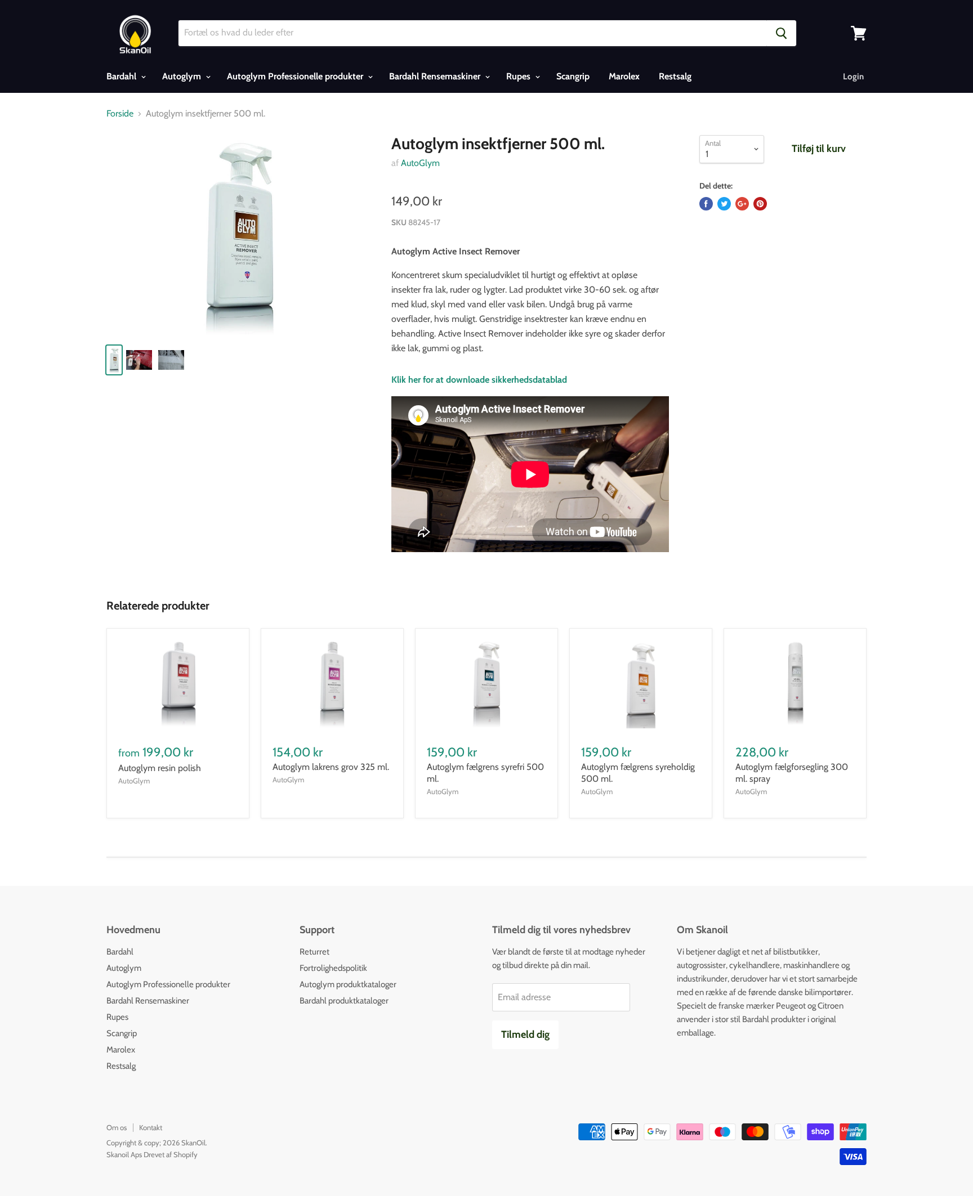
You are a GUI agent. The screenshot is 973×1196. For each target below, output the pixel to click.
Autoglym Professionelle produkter (296, 76)
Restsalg (675, 76)
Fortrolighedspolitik (333, 968)
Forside (119, 114)
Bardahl (122, 76)
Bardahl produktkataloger (344, 1001)
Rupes (519, 76)
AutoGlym (420, 163)
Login (853, 76)
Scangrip (573, 76)
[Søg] (781, 33)
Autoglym (182, 76)
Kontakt (150, 1127)
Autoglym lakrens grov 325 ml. (331, 767)
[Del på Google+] (742, 203)
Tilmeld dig (525, 1034)
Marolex (624, 76)
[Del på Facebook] (706, 203)
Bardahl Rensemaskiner (436, 76)
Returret (314, 952)
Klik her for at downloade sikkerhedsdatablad (479, 379)
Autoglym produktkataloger (348, 984)
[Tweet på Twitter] (724, 203)
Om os (116, 1127)
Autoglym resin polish (159, 768)
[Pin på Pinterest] (760, 203)
